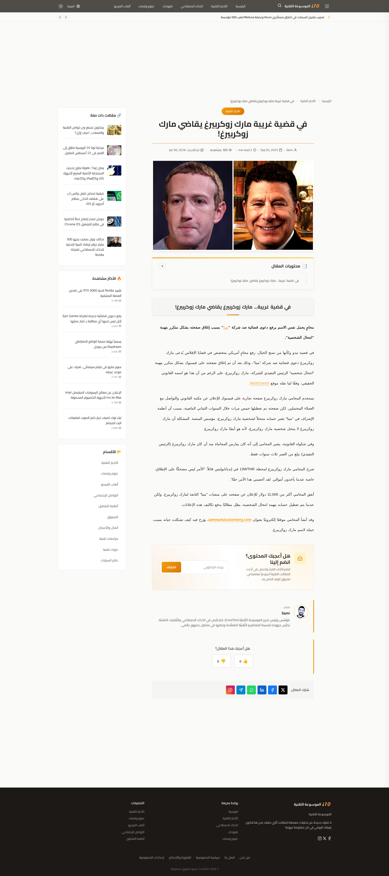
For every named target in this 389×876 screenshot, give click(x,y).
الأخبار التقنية (219, 6)
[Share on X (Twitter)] (283, 689)
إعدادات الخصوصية (151, 857)
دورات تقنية (110, 549)
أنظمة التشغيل (108, 506)
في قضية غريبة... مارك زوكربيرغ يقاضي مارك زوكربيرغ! (265, 280)
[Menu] (327, 6)
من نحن (245, 857)
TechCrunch (259, 383)
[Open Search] (280, 6)
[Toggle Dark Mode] (61, 6)
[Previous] (66, 17)
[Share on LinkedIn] (262, 689)
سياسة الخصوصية (208, 857)
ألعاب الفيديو (122, 6)
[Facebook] (329, 839)
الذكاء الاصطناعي (192, 6)
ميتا (225, 327)
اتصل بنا (229, 857)
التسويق (112, 517)
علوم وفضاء (146, 6)
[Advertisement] (194, 63)
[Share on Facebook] (272, 689)
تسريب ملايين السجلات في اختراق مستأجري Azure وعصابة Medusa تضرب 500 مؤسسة (272, 17)
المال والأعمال (108, 528)
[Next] (60, 17)
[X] (324, 839)
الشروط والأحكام (180, 857)
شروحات (167, 6)
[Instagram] (230, 689)
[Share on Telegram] (240, 689)
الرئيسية (241, 6)
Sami (289, 150)
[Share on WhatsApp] (251, 689)
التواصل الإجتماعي (106, 495)
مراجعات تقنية (108, 538)
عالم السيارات (109, 560)
